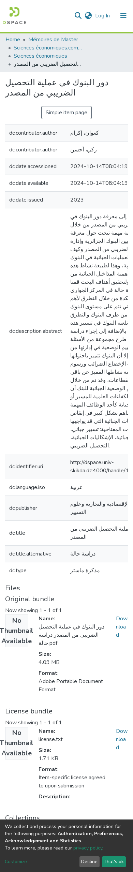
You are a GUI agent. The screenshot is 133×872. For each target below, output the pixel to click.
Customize (16, 861)
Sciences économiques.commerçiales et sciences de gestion (48, 47)
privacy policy (87, 848)
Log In (103, 15)
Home (12, 39)
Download (122, 627)
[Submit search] (78, 15)
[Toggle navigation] (123, 16)
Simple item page (66, 112)
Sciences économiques (40, 56)
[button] (88, 16)
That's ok (114, 861)
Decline (89, 861)
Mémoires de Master (53, 39)
